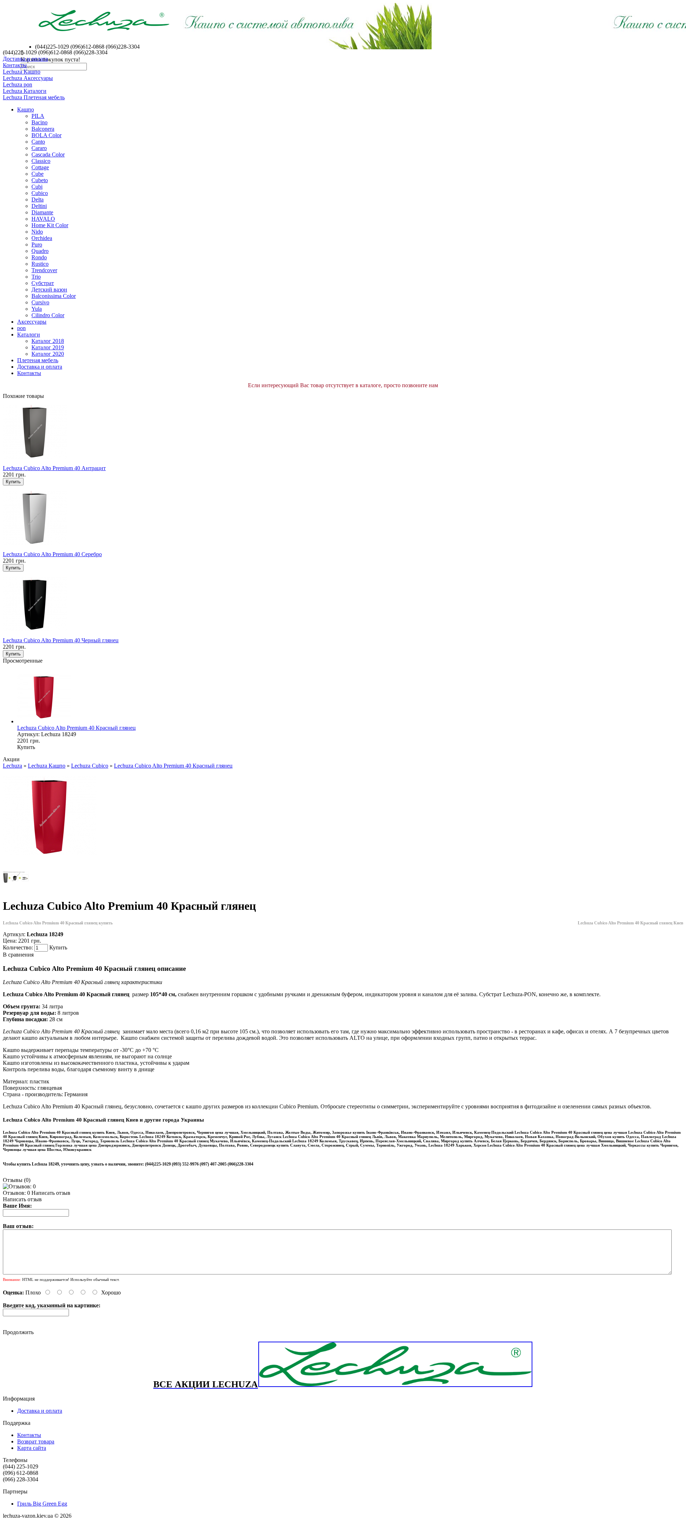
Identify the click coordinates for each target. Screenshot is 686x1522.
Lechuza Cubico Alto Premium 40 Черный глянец (61, 640)
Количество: (18, 947)
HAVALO (43, 219)
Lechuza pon (17, 84)
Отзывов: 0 (16, 1193)
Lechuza (12, 766)
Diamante (42, 212)
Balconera (42, 129)
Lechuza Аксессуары (28, 78)
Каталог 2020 (47, 354)
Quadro (40, 251)
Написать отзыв (50, 1193)
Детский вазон (49, 289)
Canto (38, 142)
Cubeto (39, 180)
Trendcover (44, 270)
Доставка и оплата (25, 59)
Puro (36, 244)
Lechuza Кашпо (21, 72)
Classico (40, 161)
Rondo (39, 257)
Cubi (37, 187)
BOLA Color (46, 135)
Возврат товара (35, 1441)
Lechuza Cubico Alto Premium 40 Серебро (52, 554)
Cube (37, 174)
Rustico (40, 264)
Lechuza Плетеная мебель (34, 97)
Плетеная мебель (37, 360)
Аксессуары (31, 322)
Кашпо (25, 109)
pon (21, 328)
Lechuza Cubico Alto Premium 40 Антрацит (54, 468)
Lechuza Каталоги (24, 91)
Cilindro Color (47, 315)
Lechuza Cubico (89, 766)
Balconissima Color (53, 296)
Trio (36, 277)
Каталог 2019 (47, 347)
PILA (37, 116)
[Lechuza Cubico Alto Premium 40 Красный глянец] (49, 861)
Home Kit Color (49, 225)
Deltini (39, 206)
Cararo (39, 148)
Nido (37, 232)
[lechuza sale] (395, 1385)
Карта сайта (31, 1448)
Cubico (39, 193)
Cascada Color (48, 154)
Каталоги (28, 334)
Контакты (15, 65)
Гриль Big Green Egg (42, 1504)
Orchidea (41, 238)
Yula (36, 309)
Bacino (39, 122)
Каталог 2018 (47, 341)
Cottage (40, 167)
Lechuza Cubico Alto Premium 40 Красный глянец (76, 728)
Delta (37, 199)
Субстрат (42, 283)
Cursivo (40, 302)
